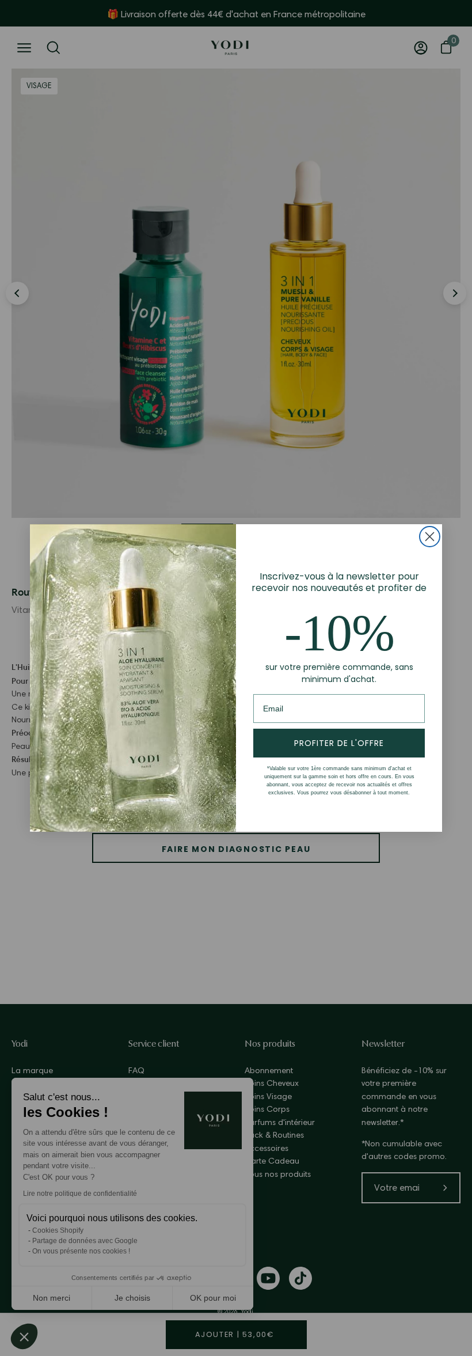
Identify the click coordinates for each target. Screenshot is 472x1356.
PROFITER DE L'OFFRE (339, 743)
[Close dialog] (430, 537)
